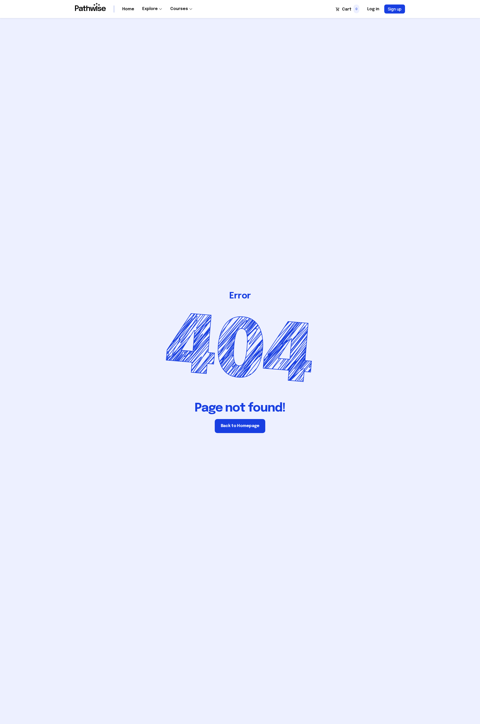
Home (128, 9)
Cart (347, 9)
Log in (373, 9)
